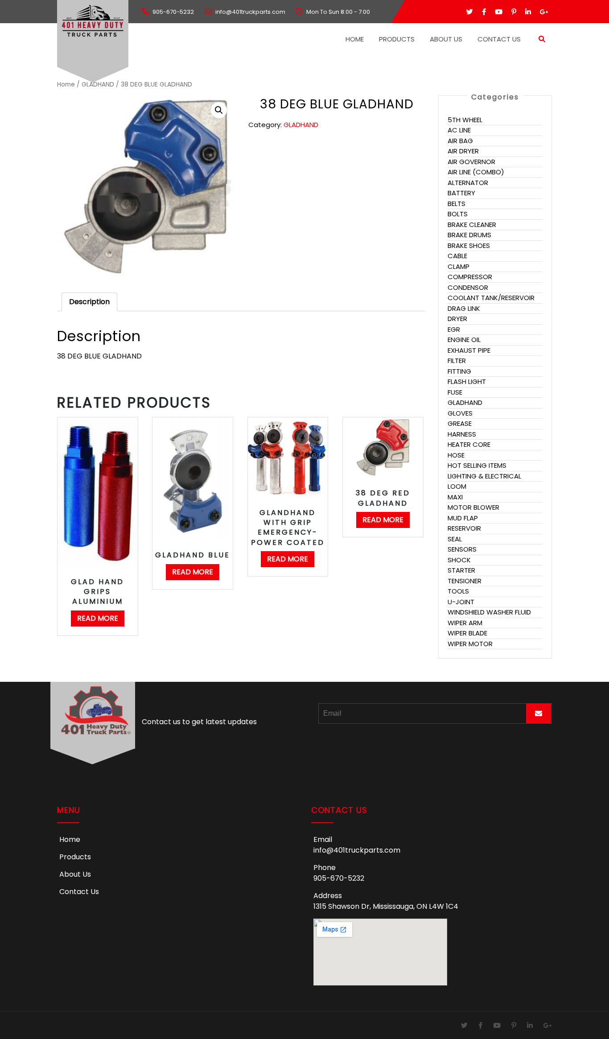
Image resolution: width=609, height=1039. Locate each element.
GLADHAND (98, 84)
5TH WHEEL (465, 119)
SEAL (455, 539)
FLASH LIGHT (467, 381)
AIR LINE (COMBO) (476, 172)
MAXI (455, 497)
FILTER (457, 360)
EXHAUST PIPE (469, 350)
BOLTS (458, 214)
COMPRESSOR (470, 276)
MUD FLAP (463, 518)
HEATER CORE (469, 444)
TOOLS (458, 591)
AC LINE (459, 130)
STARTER (461, 570)
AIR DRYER (463, 151)
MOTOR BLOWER (473, 507)
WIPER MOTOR (470, 643)
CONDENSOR (468, 287)
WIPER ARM (465, 622)
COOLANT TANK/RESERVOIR (491, 297)
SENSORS (462, 549)
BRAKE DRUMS (469, 234)
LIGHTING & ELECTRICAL (484, 476)
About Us (446, 39)
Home (355, 39)
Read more (97, 618)
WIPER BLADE (467, 633)
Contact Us (499, 39)
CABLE (457, 255)
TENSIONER (464, 580)
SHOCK (459, 560)
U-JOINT (461, 601)
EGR (454, 329)
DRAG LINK (464, 308)
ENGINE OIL (464, 339)
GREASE (460, 423)
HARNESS (462, 434)
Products (397, 39)
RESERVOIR (464, 528)
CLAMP (458, 266)
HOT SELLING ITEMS (477, 465)
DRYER (457, 318)
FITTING (459, 371)
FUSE (455, 392)
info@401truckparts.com (356, 850)
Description (89, 302)
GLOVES (460, 413)
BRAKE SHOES (469, 245)
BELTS (456, 203)
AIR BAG (460, 140)
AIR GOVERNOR (471, 161)
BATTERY (461, 193)
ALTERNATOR (468, 182)
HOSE (456, 455)
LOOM (457, 486)
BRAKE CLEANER (472, 224)
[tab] (89, 302)
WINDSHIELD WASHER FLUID (489, 612)
